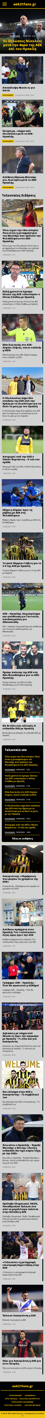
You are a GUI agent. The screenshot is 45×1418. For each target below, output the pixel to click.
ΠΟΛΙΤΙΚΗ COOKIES (13, 1405)
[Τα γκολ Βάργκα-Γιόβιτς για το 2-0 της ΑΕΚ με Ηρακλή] (22, 546)
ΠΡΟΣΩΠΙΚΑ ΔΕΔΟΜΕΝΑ (22, 1402)
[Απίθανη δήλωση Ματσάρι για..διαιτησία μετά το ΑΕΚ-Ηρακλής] (22, 159)
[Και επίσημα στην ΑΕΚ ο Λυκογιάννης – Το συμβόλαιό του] (22, 1074)
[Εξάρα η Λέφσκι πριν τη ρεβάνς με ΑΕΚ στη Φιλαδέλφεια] (22, 493)
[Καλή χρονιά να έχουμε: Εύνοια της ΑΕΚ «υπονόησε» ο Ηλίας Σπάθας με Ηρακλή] (22, 274)
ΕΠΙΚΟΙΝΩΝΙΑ (15, 1395)
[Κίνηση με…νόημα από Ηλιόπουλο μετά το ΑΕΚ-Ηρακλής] (22, 113)
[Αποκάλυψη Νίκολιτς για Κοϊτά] (22, 70)
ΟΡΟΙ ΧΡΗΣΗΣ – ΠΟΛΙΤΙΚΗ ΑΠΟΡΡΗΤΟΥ (22, 1398)
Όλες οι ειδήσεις (22, 838)
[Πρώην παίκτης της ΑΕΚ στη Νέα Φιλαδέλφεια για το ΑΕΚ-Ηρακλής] (22, 655)
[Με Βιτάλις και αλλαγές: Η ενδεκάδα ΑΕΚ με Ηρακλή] (22, 708)
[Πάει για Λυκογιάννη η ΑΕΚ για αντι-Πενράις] (22, 1344)
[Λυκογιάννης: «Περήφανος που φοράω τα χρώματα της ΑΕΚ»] (22, 859)
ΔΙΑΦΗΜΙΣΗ (30, 1395)
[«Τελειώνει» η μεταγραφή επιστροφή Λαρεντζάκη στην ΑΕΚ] (22, 1245)
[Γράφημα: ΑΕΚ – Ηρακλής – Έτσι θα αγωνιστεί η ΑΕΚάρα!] (22, 965)
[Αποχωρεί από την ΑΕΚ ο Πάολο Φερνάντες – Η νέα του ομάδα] (22, 439)
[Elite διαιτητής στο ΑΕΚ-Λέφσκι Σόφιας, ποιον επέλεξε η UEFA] (22, 327)
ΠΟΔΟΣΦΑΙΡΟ (8, 95)
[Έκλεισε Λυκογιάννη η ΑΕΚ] (22, 1298)
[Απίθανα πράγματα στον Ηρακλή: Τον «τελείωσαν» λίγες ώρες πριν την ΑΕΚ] (22, 912)
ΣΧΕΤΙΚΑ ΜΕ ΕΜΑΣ (32, 1405)
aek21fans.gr (22, 1386)
